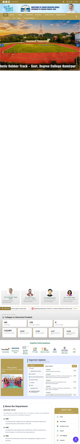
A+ (71, 1)
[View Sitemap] (63, 1)
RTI (14, 18)
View (75, 370)
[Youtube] (9, 2)
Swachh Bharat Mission (25, 351)
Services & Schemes (29, 18)
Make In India (45, 352)
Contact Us (7, 18)
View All (74, 366)
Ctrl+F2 (75, 440)
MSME (55, 352)
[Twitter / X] (6, 2)
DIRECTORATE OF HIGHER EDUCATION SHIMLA (45, 7)
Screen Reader (14, 1)
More (40, 69)
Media (19, 18)
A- (67, 1)
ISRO (74, 352)
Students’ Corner (49, 14)
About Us (11, 14)
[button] (14, 14)
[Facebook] (4, 2)
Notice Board (29, 14)
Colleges (20, 14)
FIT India (35, 352)
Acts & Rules (38, 14)
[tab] (35, 365)
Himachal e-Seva (15, 351)
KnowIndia (5, 352)
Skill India (64, 353)
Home (5, 14)
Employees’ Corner (60, 14)
